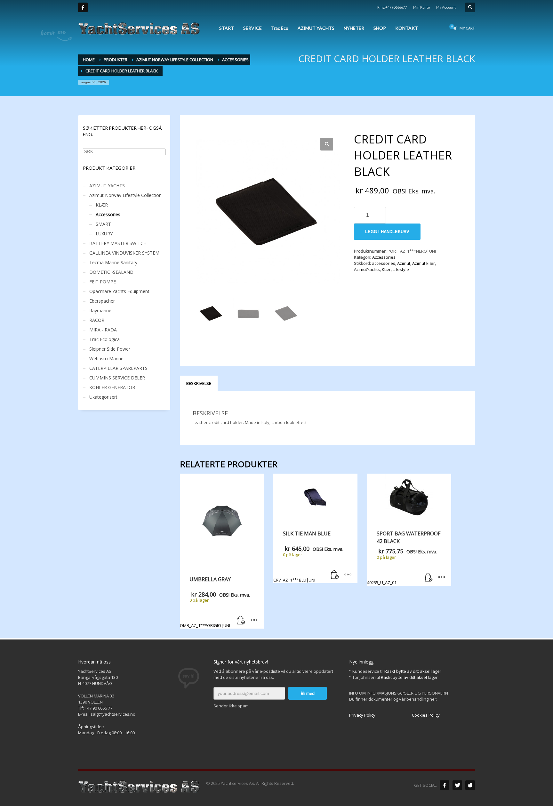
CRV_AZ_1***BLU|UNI (308, 556)
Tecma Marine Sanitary (113, 262)
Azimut (403, 263)
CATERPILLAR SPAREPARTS (118, 368)
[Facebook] (83, 7)
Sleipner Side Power (109, 349)
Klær (386, 269)
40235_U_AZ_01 (403, 557)
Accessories (384, 257)
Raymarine (100, 310)
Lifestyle (401, 269)
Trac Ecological (105, 339)
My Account (446, 7)
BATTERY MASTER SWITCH (118, 243)
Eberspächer (102, 301)
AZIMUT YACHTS (107, 186)
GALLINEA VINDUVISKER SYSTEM (124, 253)
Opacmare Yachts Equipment (119, 291)
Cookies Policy (426, 715)
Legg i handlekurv (387, 231)
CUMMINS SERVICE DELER (117, 378)
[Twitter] (457, 785)
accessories (383, 263)
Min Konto (421, 7)
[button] (326, 144)
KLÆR (102, 205)
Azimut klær (423, 263)
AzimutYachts (367, 269)
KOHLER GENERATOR (112, 387)
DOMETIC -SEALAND (111, 272)
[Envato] (470, 785)
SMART (103, 224)
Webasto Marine (106, 358)
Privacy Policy (362, 715)
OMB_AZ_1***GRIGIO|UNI (215, 602)
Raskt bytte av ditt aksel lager (412, 671)
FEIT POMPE (102, 282)
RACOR (96, 320)
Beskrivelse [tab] (198, 383)
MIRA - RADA (103, 330)
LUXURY (104, 234)
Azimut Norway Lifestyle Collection (125, 195)
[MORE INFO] (254, 621)
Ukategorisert (103, 397)
